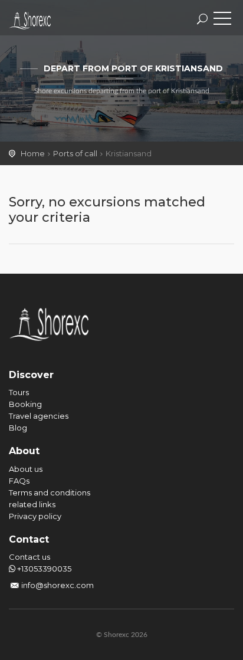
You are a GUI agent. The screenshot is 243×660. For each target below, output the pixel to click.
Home (33, 153)
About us (25, 469)
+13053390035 (43, 568)
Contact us (29, 557)
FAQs (19, 480)
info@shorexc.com (57, 585)
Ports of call (75, 153)
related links (32, 504)
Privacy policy (35, 516)
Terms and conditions (49, 492)
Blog (18, 427)
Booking (25, 404)
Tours (19, 392)
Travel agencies (38, 416)
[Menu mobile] (222, 20)
